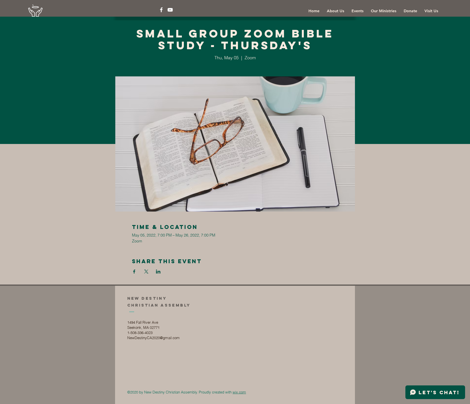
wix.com (239, 392)
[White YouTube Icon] (170, 10)
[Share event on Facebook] (134, 271)
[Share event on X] (146, 271)
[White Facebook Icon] (161, 10)
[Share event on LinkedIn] (158, 271)
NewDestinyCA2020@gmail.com (153, 337)
